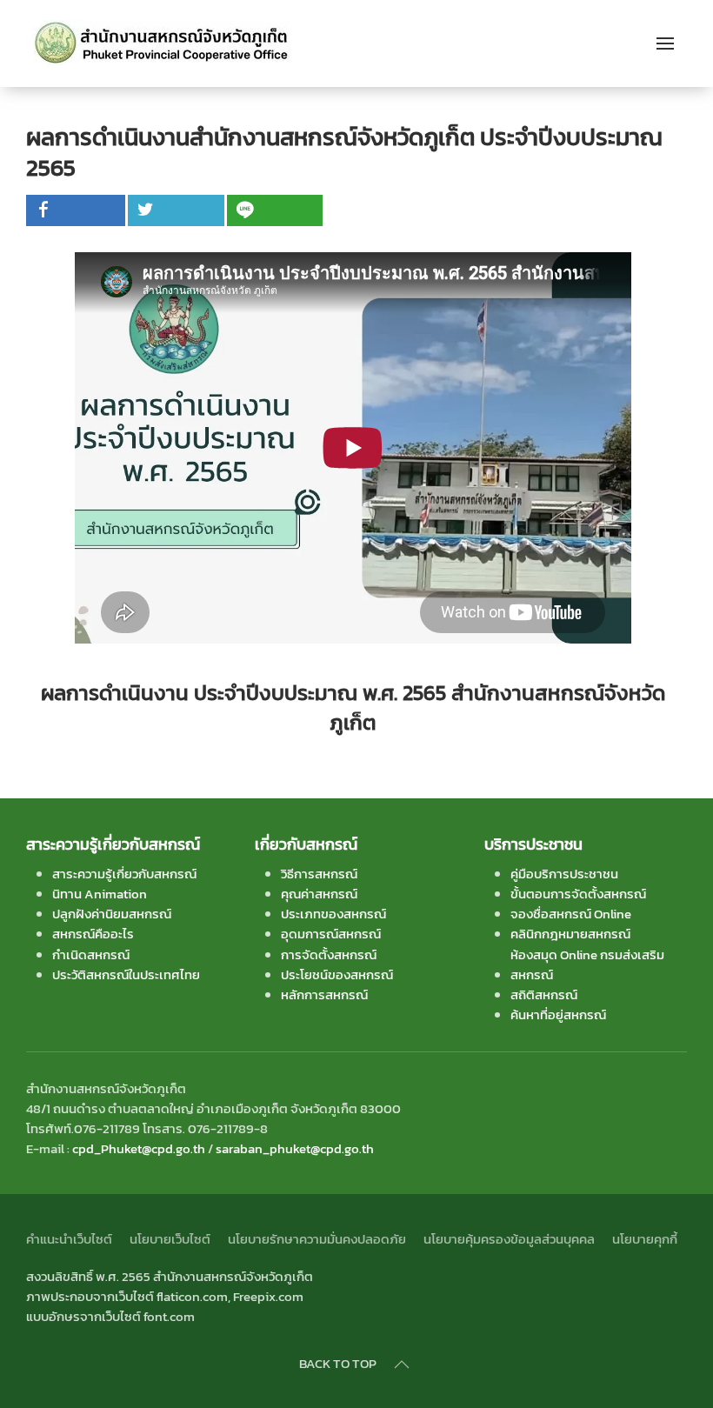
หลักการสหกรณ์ (324, 994)
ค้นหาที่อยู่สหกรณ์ (558, 1014)
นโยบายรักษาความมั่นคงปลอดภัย (317, 1239)
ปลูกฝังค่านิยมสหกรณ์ (111, 914)
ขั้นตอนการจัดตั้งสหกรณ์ (578, 894)
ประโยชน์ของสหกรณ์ (337, 974)
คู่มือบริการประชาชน (564, 874)
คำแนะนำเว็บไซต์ (69, 1239)
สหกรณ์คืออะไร (93, 934)
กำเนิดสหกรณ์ (91, 954)
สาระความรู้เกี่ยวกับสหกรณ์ (124, 874)
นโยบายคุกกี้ (644, 1239)
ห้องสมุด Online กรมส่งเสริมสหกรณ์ (587, 964)
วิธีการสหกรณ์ (319, 874)
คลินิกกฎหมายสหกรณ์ (570, 934)
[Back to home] (159, 43)
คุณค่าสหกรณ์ (319, 894)
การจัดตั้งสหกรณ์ (328, 954)
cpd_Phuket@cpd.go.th (138, 1148)
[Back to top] (402, 1364)
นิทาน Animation (99, 894)
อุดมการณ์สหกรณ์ (331, 934)
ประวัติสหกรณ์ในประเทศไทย (126, 974)
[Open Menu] (665, 43)
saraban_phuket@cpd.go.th (295, 1148)
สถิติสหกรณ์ (543, 994)
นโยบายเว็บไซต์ (170, 1239)
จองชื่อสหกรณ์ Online (570, 914)
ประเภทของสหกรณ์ (333, 914)
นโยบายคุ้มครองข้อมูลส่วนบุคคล (509, 1239)
